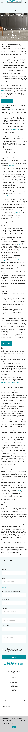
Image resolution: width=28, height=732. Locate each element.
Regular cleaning (15, 129)
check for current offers (11, 398)
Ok (14, 727)
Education (6, 712)
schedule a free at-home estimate (10, 382)
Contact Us (6, 343)
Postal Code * (5, 617)
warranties (17, 212)
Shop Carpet (6, 100)
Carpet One (3, 15)
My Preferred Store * (6, 625)
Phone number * (5, 599)
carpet (2, 90)
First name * (4, 569)
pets (2, 267)
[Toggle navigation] (2, 2)
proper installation (5, 203)
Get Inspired (6, 706)
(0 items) (25, 2)
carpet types (11, 165)
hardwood (16, 259)
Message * (4, 633)
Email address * (5, 608)
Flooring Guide (11, 15)
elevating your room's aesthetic (11, 195)
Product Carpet (20, 15)
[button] (21, 2)
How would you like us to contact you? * (11, 591)
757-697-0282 (14, 10)
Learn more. (5, 725)
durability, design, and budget (8, 162)
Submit (14, 657)
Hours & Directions (14, 673)
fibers (17, 151)
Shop (4, 700)
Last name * (4, 578)
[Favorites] (23, 2)
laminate (3, 260)
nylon (20, 244)
